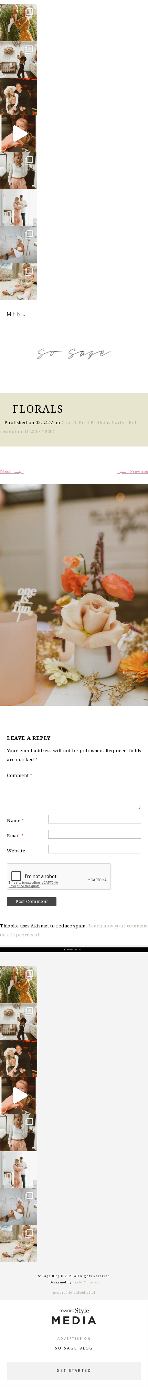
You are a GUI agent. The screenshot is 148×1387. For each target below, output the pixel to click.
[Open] (18, 22)
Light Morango (86, 1282)
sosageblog (18, 10)
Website (16, 850)
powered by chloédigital (74, 1292)
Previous (132, 471)
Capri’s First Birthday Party (93, 422)
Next (12, 471)
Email (15, 835)
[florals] (74, 593)
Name (15, 820)
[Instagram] (30, 32)
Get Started (74, 1371)
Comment (19, 775)
